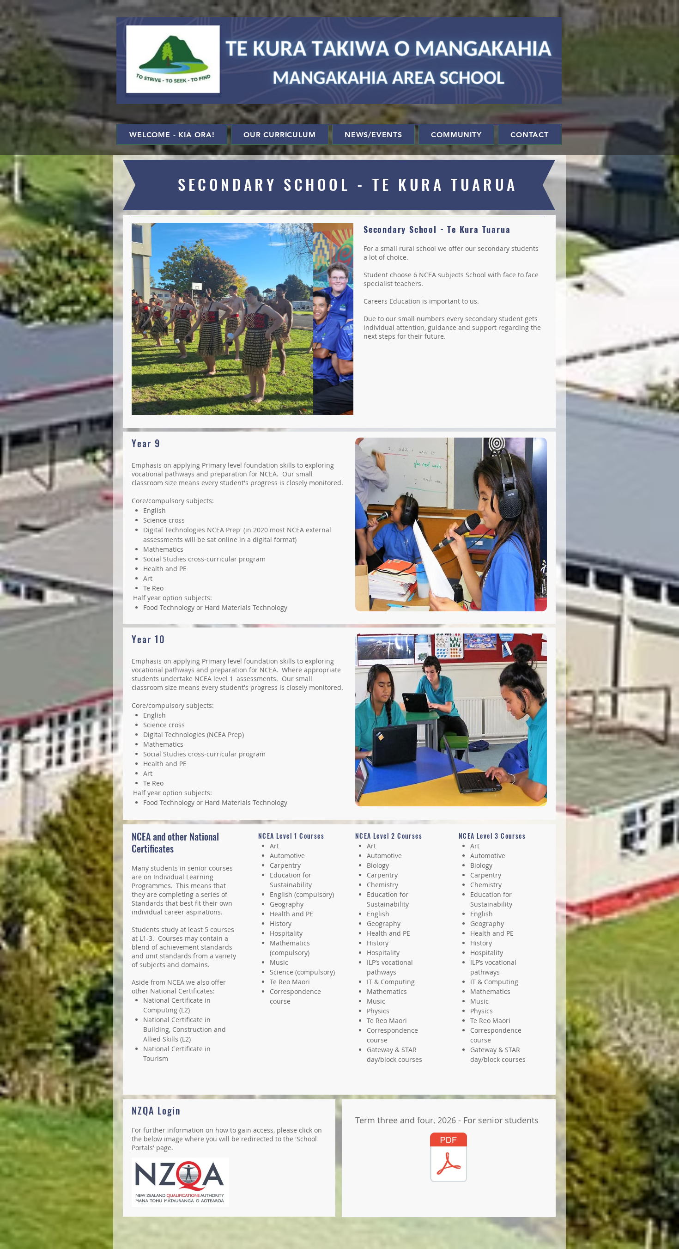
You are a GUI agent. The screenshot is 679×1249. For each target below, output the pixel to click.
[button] (242, 319)
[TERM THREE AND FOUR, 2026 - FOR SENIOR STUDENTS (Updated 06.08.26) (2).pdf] (448, 1158)
